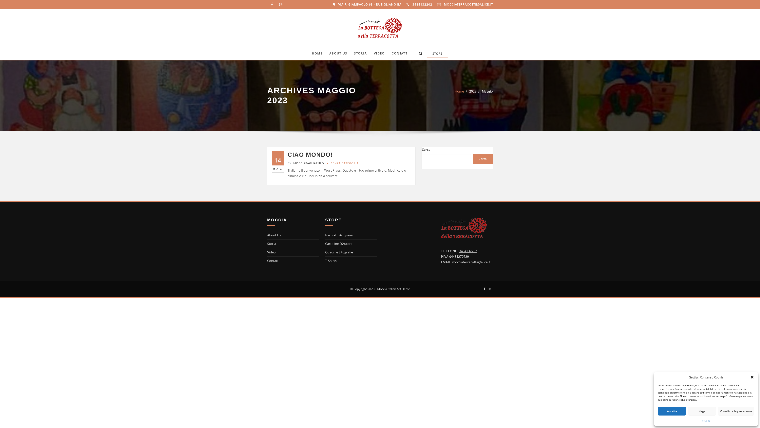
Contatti (273, 261)
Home (459, 91)
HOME (317, 53)
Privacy (706, 420)
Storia (271, 244)
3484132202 (422, 4)
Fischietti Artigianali (339, 235)
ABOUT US (338, 53)
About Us (274, 235)
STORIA (360, 53)
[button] (752, 377)
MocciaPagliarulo (306, 163)
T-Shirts (331, 261)
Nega (701, 411)
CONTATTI (400, 53)
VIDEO (379, 53)
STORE (437, 53)
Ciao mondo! (310, 154)
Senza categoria (345, 163)
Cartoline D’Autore (338, 244)
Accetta (672, 411)
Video (271, 252)
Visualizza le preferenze (736, 411)
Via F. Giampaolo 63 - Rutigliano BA (370, 4)
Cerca (426, 149)
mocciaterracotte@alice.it (468, 4)
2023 (472, 91)
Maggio (487, 91)
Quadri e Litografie (339, 252)
